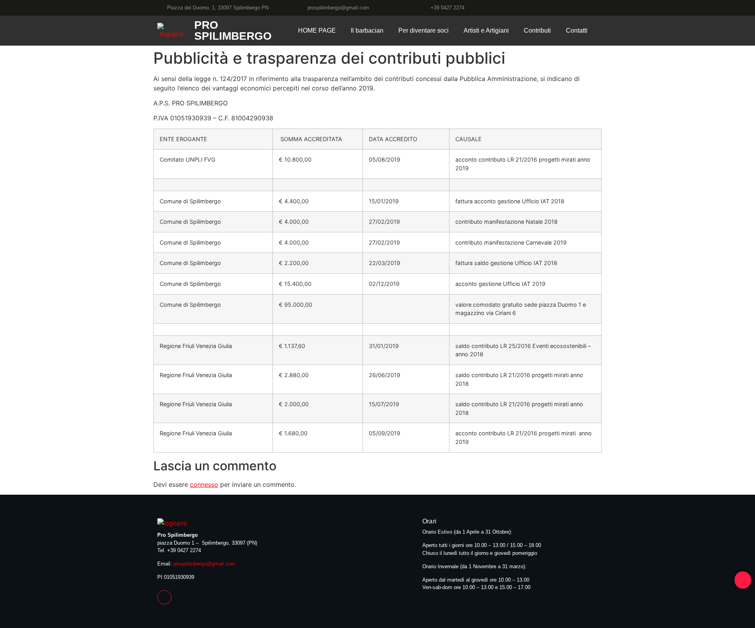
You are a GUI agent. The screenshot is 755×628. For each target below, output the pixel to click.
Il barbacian (367, 30)
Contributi (537, 30)
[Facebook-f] (164, 597)
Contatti (576, 30)
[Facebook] (594, 7)
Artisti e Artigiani (486, 30)
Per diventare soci (423, 30)
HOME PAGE (317, 30)
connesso (204, 484)
